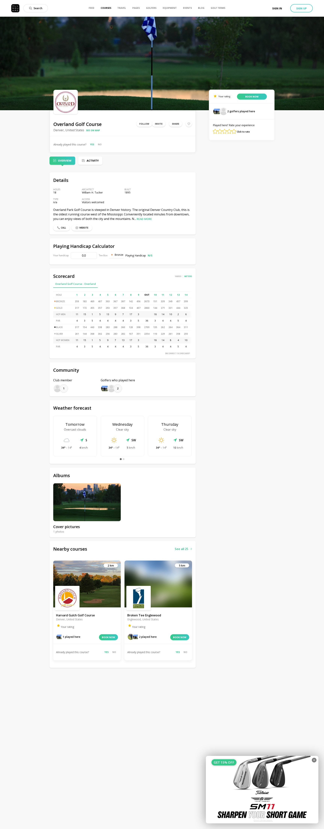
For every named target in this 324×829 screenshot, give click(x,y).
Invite (159, 123)
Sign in (277, 8)
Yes (92, 144)
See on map (93, 130)
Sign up (301, 8)
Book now (108, 637)
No (100, 144)
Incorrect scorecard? (177, 353)
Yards (178, 276)
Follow (144, 123)
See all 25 (181, 549)
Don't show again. (263, 820)
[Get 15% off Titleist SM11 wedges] (262, 789)
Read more (144, 219)
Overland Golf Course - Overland (75, 284)
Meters (188, 276)
